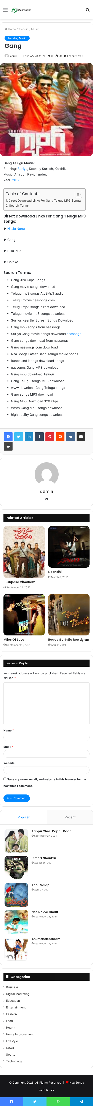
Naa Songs (76, 1082)
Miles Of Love (13, 639)
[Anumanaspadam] (16, 949)
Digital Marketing (17, 994)
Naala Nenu (16, 229)
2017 (15, 180)
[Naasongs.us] (21, 9)
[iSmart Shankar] (16, 868)
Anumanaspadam (46, 939)
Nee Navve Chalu (45, 912)
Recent (70, 817)
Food (9, 1021)
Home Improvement (20, 1034)
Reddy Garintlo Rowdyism (68, 639)
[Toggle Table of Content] (76, 194)
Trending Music (28, 29)
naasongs (74, 334)
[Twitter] (18, 436)
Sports (10, 1054)
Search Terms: (19, 205)
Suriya (22, 169)
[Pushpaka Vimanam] (24, 552)
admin (14, 56)
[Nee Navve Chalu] (16, 922)
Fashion (11, 1014)
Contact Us (46, 1089)
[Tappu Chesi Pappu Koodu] (16, 841)
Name (8, 730)
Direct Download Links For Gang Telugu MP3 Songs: (44, 200)
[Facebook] (8, 436)
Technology (14, 1061)
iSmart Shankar (44, 858)
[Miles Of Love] (24, 614)
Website (9, 763)
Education (13, 1000)
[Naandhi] (69, 547)
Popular (24, 817)
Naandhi (55, 572)
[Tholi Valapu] (16, 895)
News (10, 1048)
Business (12, 987)
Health (10, 1027)
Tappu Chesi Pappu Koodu (53, 831)
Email (8, 746)
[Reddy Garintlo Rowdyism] (69, 614)
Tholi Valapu (41, 885)
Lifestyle (12, 1041)
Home (11, 29)
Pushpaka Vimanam (19, 582)
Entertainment (16, 1007)
